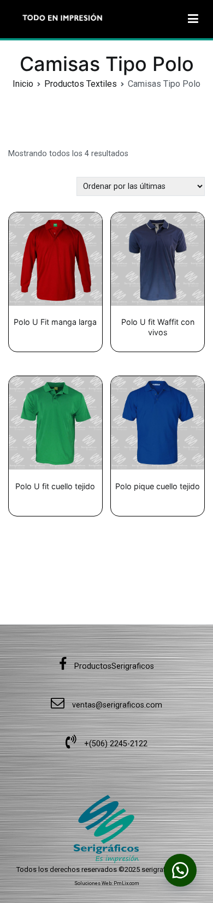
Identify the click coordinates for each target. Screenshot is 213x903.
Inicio (23, 84)
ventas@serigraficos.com (116, 705)
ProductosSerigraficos (113, 666)
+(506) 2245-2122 (114, 743)
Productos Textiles (80, 84)
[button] (180, 870)
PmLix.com (126, 883)
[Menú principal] (193, 19)
